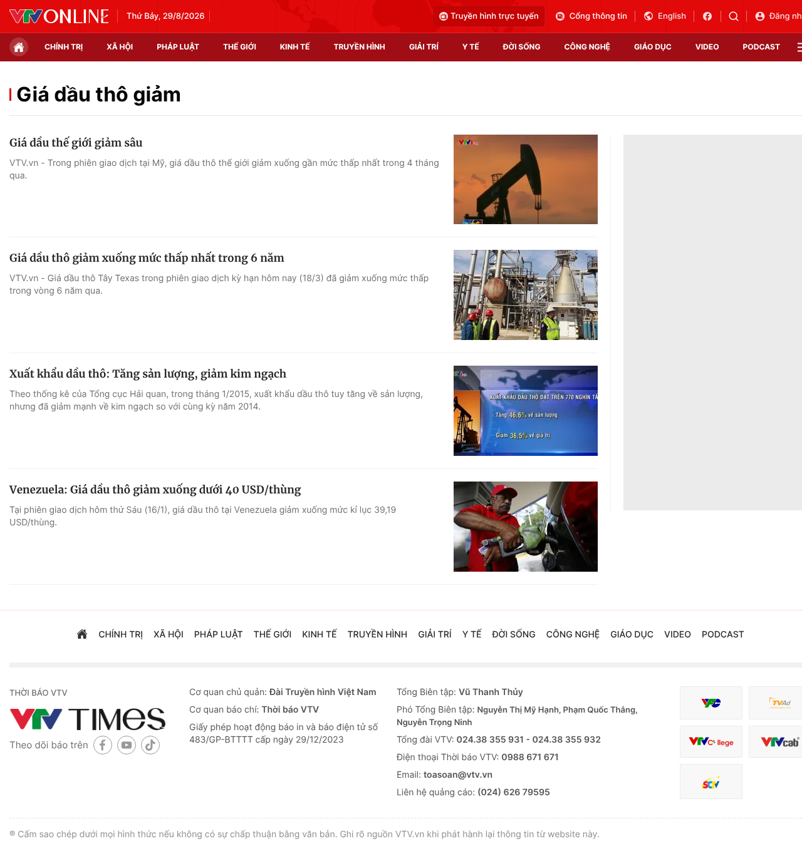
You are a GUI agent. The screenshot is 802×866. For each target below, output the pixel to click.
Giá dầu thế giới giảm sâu (75, 143)
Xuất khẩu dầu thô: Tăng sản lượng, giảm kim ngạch (147, 374)
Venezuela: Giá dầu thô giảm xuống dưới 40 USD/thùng (155, 490)
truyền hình (359, 46)
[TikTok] (150, 745)
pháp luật (178, 46)
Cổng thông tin (598, 16)
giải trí (424, 46)
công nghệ (587, 46)
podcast (761, 46)
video (707, 46)
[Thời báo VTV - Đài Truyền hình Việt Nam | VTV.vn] (58, 16)
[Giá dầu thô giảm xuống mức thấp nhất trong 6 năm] (526, 295)
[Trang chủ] (18, 47)
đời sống (522, 46)
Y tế (470, 46)
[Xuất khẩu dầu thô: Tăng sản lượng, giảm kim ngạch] (526, 411)
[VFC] (711, 702)
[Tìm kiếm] (738, 16)
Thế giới (239, 46)
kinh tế (295, 46)
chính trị (63, 46)
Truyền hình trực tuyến (494, 16)
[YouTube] (126, 745)
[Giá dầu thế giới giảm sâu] (526, 180)
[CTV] (711, 742)
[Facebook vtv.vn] (711, 16)
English (672, 16)
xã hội (120, 46)
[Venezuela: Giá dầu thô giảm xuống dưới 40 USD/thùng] (526, 527)
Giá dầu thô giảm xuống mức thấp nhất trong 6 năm (146, 258)
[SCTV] (711, 782)
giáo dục (653, 46)
